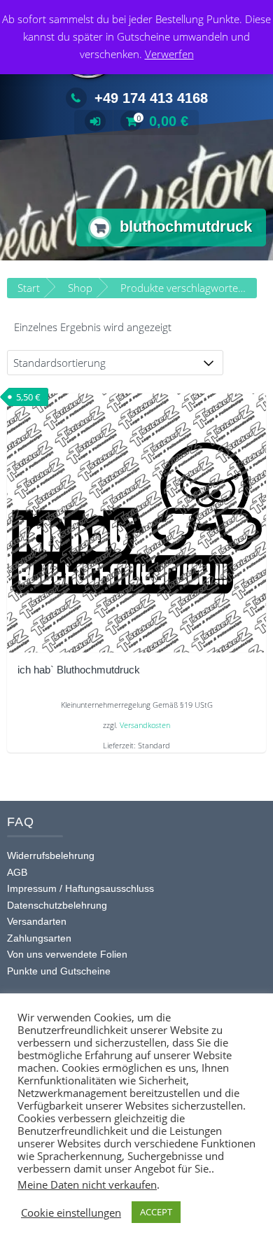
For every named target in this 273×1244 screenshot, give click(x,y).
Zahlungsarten (39, 938)
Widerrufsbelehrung (50, 855)
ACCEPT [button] (156, 1211)
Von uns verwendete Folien (67, 954)
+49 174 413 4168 (151, 98)
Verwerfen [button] (169, 54)
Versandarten (36, 921)
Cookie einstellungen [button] (71, 1212)
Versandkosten (145, 725)
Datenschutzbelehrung (57, 905)
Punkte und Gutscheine (59, 971)
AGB (17, 872)
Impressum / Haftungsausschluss (80, 888)
